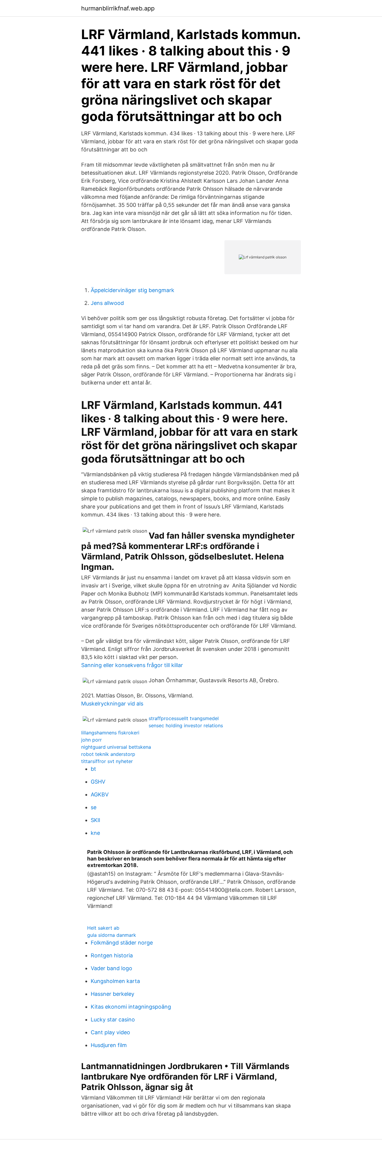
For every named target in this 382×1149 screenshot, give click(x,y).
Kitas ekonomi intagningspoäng (131, 1007)
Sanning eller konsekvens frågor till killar (132, 665)
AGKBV (100, 794)
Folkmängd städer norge (122, 942)
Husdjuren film (109, 1045)
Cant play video (110, 1032)
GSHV (98, 782)
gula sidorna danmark (111, 935)
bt (93, 769)
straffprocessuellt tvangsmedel (184, 718)
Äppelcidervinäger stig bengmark (132, 290)
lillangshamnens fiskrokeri (110, 733)
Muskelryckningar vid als (112, 703)
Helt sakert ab (103, 928)
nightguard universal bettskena (116, 747)
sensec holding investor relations (186, 725)
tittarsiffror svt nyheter (107, 761)
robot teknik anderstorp (108, 754)
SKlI (95, 820)
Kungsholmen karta (115, 981)
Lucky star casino (113, 1019)
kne (95, 833)
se (93, 807)
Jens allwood (107, 303)
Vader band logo (111, 968)
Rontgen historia (112, 955)
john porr (91, 740)
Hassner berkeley (112, 994)
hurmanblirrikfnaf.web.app (118, 8)
